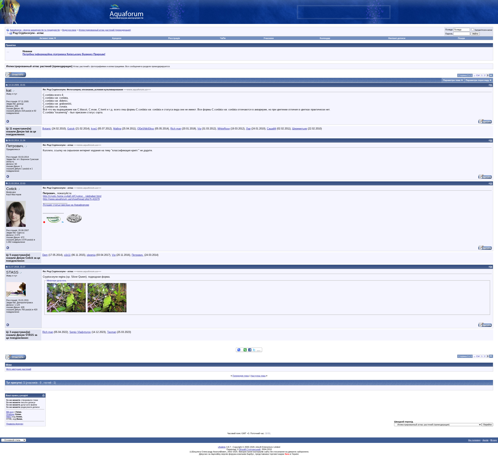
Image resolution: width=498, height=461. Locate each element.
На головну (474, 440)
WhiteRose (223, 128)
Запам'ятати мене (483, 30)
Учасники (269, 38)
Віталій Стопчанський (249, 449)
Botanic (46, 128)
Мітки (9, 364)
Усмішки (10, 414)
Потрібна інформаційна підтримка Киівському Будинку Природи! (64, 54)
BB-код (9, 412)
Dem (45, 254)
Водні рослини (69, 30)
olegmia (91, 254)
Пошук (461, 38)
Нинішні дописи (396, 38)
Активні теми (46, 38)
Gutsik (71, 128)
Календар (325, 38)
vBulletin (222, 447)
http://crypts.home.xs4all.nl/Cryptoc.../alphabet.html (72, 196)
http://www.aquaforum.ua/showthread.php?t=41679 (71, 199)
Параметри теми (451, 80)
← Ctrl (476, 75)
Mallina (117, 128)
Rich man (175, 128)
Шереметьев (299, 128)
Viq (199, 128)
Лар (248, 128)
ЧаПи (223, 38)
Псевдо (449, 29)
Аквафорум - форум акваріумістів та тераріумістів (35, 30)
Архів (485, 440)
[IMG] (8, 416)
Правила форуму (14, 424)
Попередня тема (240, 376)
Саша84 (271, 128)
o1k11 (67, 254)
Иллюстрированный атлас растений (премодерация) (105, 30)
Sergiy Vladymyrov (80, 332)
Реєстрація (174, 38)
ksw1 (94, 128)
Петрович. (138, 254)
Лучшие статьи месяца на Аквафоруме (66, 204)
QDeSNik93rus (145, 128)
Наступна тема (258, 376)
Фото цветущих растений (18, 369)
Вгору (493, 440)
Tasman (111, 332)
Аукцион (116, 38)
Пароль (449, 34)
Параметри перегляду (477, 80)
